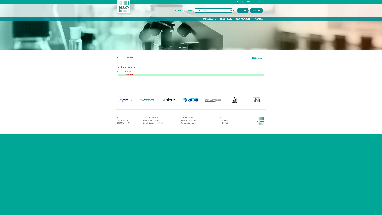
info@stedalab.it (192, 120)
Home (238, 2)
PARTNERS (259, 19)
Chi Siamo (250, 2)
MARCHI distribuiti (226, 19)
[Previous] (117, 100)
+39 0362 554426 (185, 10)
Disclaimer (223, 118)
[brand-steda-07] (147, 99)
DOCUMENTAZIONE (243, 19)
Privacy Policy (224, 120)
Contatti (261, 2)
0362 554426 (189, 118)
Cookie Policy (224, 123)
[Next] (265, 100)
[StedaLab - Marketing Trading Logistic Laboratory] (123, 6)
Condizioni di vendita (188, 123)
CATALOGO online (209, 19)
